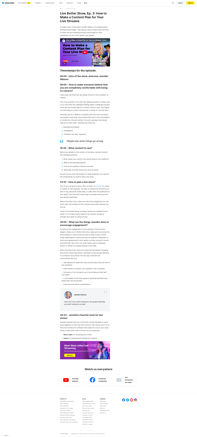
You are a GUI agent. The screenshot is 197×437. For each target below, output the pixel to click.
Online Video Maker (65, 410)
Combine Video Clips (87, 413)
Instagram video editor (66, 417)
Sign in (180, 3)
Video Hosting (103, 403)
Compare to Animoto (87, 422)
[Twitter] (127, 399)
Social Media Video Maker (67, 401)
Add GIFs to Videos (87, 424)
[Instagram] (135, 399)
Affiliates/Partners (105, 410)
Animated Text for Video (66, 408)
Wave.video (103, 401)
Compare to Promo (87, 415)
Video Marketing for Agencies (68, 419)
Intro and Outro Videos (88, 408)
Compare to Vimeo (87, 417)
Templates (38, 3)
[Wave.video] (8, 3)
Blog (61, 8)
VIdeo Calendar (64, 403)
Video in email (86, 410)
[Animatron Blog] (64, 433)
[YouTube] (131, 399)
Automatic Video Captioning (67, 415)
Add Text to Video (87, 406)
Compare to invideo (87, 419)
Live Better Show (70, 8)
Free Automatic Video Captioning (69, 422)
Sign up (190, 3)
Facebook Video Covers (88, 403)
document (97, 186)
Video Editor (103, 406)
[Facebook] (123, 399)
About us (102, 408)
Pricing (79, 3)
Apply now (70, 355)
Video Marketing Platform (67, 413)
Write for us (103, 413)
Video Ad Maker (64, 406)
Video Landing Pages (87, 401)
